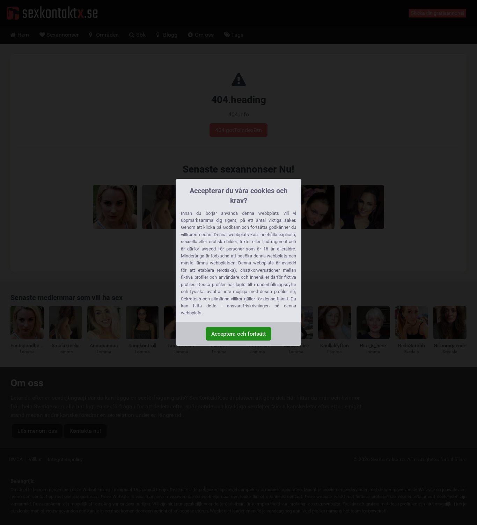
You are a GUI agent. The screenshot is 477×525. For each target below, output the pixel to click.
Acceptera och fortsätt (238, 333)
